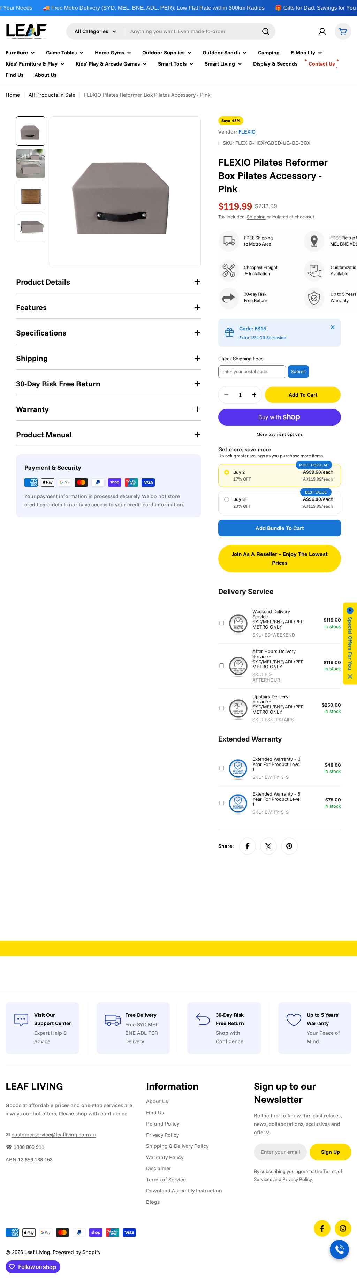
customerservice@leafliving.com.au (54, 1134)
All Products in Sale (52, 94)
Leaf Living (37, 1252)
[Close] (332, 327)
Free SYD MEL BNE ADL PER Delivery (141, 1033)
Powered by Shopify (76, 1252)
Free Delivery (141, 1014)
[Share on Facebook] (247, 846)
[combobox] (170, 31)
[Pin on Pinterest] (289, 846)
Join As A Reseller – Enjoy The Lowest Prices (280, 558)
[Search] (265, 31)
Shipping (256, 216)
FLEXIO (247, 131)
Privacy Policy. (297, 1179)
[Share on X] (268, 846)
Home (13, 94)
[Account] (322, 31)
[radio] (279, 475)
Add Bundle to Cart (280, 528)
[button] (350, 644)
